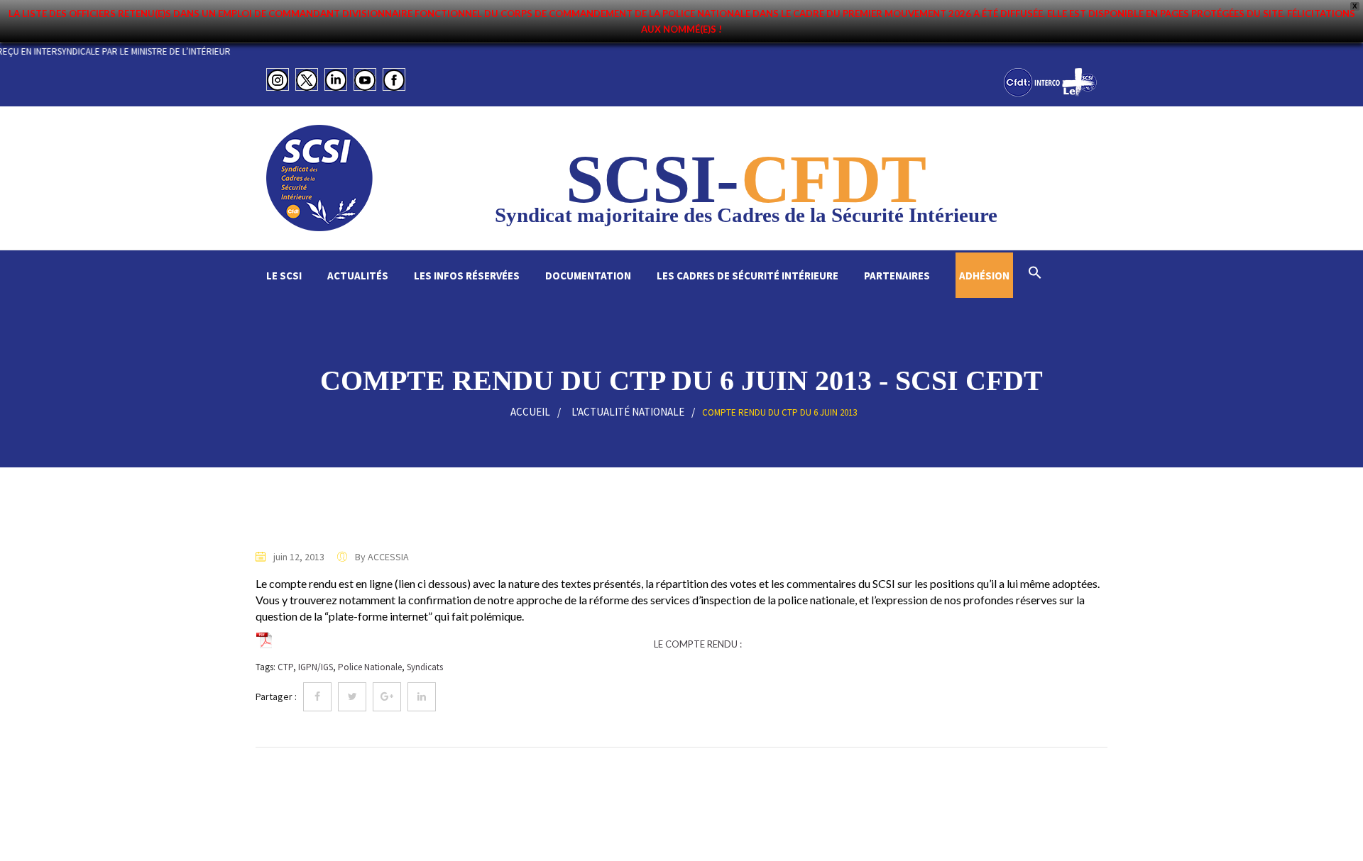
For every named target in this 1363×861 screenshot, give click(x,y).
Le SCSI (284, 275)
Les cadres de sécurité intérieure (747, 275)
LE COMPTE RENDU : (698, 644)
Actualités (357, 275)
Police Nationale (370, 667)
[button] (1035, 274)
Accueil (530, 411)
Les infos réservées (467, 275)
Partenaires (897, 275)
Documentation (588, 275)
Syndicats (425, 667)
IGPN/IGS (315, 667)
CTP (285, 667)
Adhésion (984, 275)
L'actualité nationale (627, 411)
